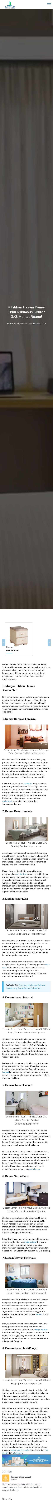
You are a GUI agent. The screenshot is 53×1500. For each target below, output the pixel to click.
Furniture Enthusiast (21, 1477)
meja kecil (7, 801)
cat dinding (21, 874)
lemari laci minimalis (20, 1450)
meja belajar (30, 1242)
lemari (5, 1072)
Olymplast (17, 1453)
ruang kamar (34, 1169)
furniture (28, 783)
